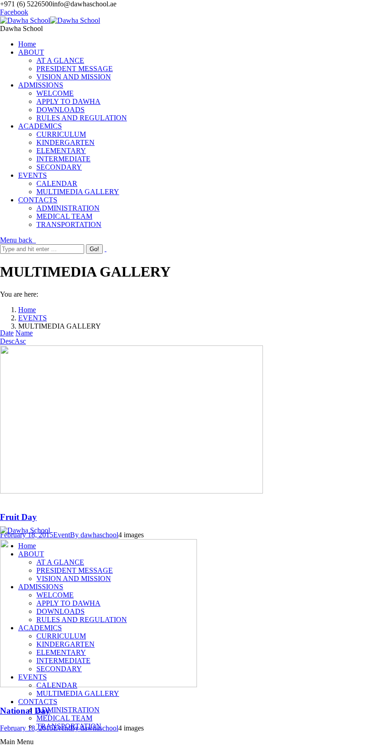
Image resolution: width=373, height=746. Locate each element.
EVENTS (32, 318)
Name (24, 333)
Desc (7, 341)
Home (27, 310)
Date (7, 333)
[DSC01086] (131, 491)
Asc (20, 341)
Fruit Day (18, 517)
